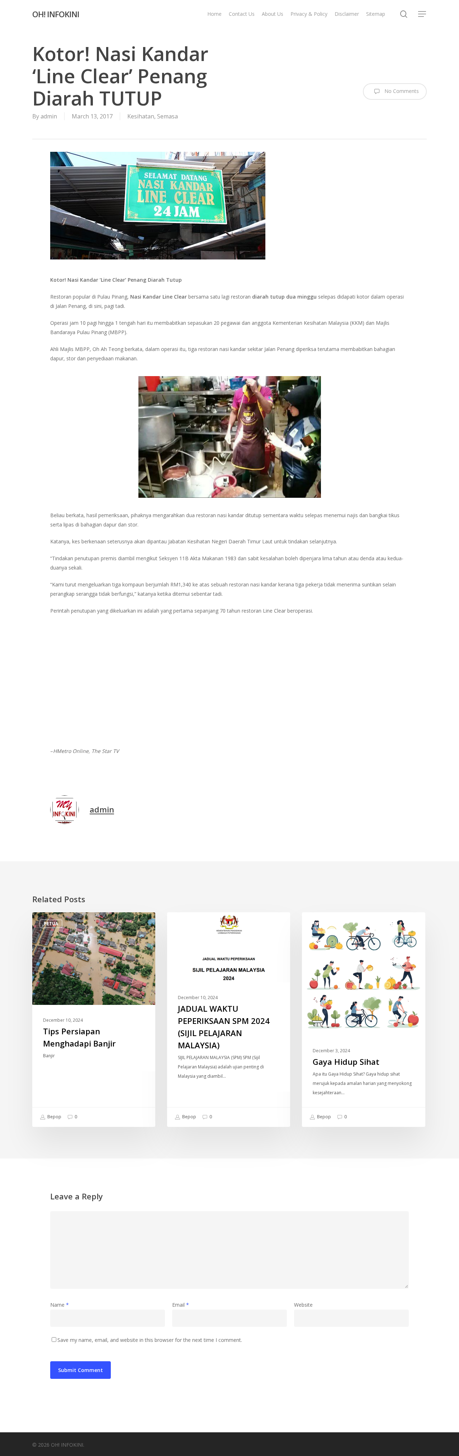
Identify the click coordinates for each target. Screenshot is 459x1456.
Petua (51, 924)
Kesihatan (140, 116)
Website (303, 1304)
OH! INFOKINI (55, 14)
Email (180, 1304)
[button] (422, 14)
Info (184, 924)
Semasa (167, 116)
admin (49, 116)
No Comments (401, 91)
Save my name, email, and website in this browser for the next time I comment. (149, 1339)
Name (59, 1304)
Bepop (53, 1117)
